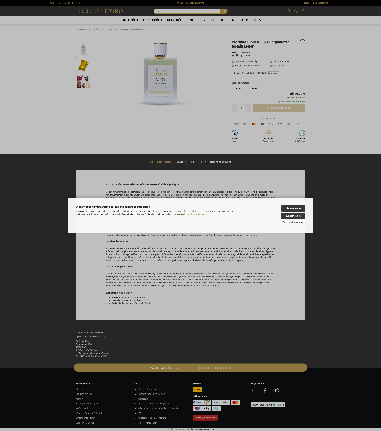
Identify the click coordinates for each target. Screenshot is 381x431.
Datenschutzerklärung (194, 214)
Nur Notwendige (293, 216)
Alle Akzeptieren (293, 208)
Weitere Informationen (293, 222)
